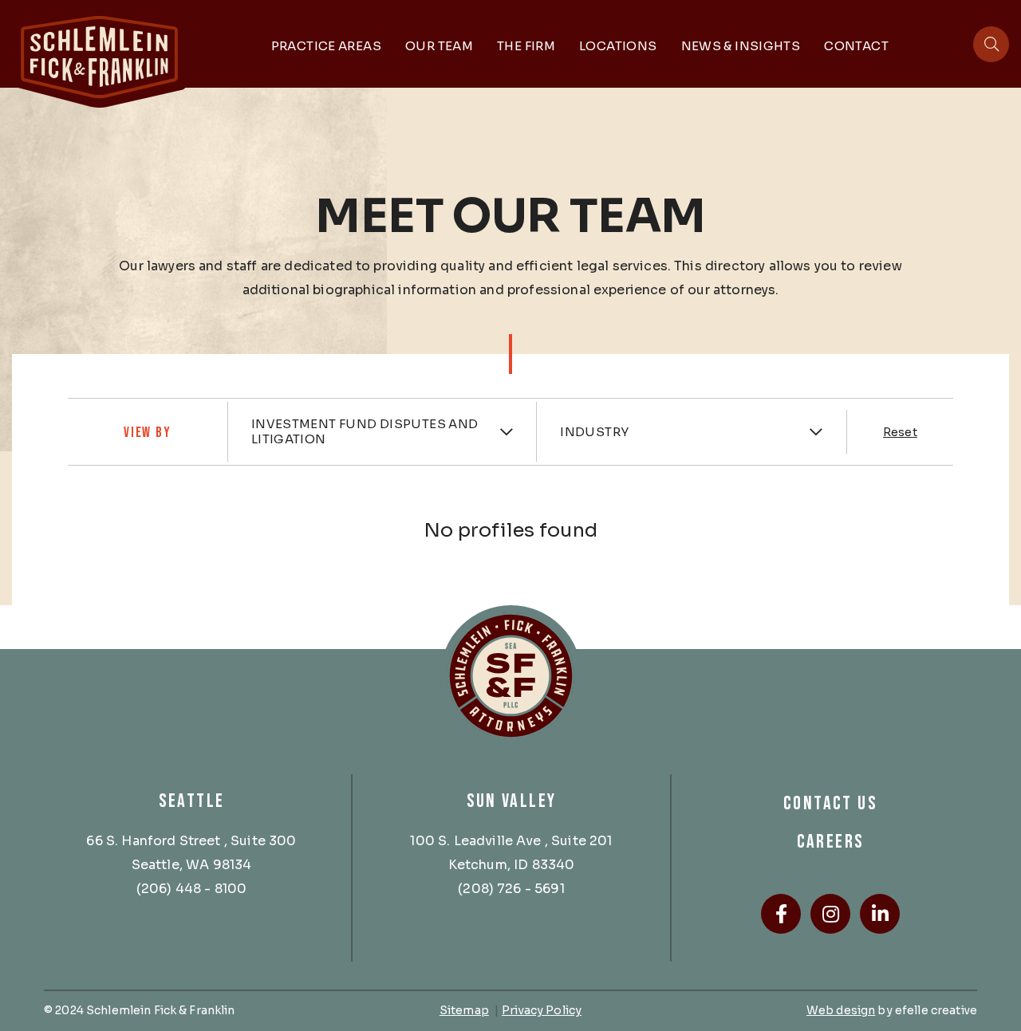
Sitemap (464, 1010)
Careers (831, 841)
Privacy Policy (541, 1010)
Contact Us (830, 803)
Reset (900, 432)
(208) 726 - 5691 (511, 888)
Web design (840, 1010)
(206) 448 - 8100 (191, 888)
